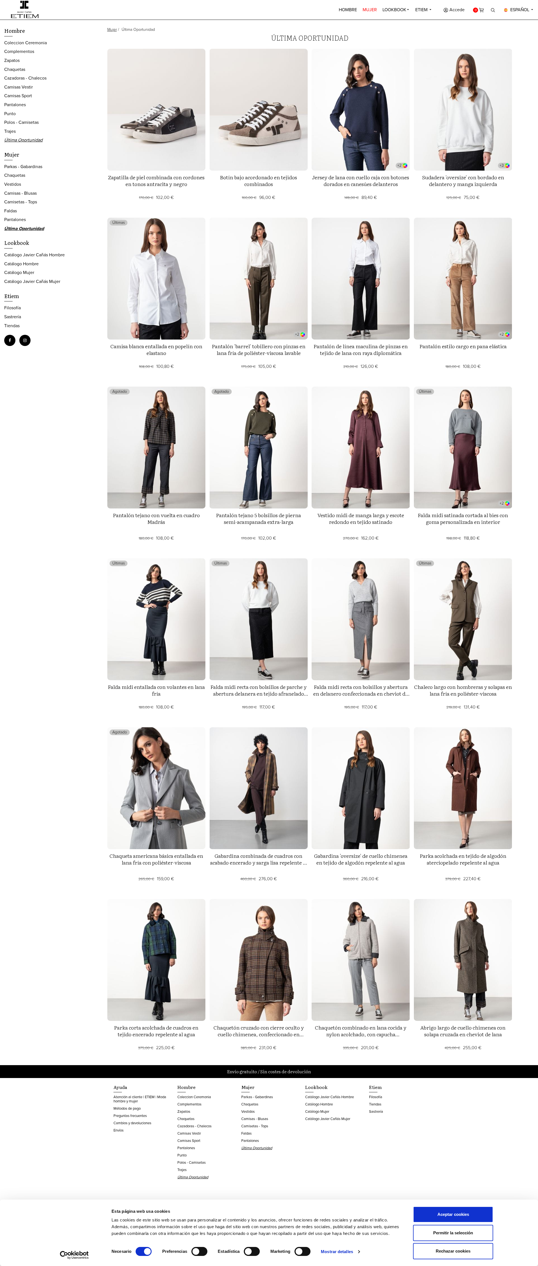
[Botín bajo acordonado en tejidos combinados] (258, 110)
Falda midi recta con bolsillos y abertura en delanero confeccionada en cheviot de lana (360, 693)
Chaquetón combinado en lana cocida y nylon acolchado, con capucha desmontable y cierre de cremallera (360, 1034)
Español (519, 9)
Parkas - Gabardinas (23, 166)
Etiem (422, 9)
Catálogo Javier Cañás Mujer (32, 281)
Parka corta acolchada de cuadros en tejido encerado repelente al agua (156, 1031)
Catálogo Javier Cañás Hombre (34, 255)
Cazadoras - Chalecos (25, 78)
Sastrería (12, 316)
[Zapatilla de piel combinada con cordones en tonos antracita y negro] (156, 110)
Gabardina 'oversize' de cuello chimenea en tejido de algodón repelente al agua (360, 859)
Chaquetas (14, 69)
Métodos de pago (127, 1108)
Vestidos (12, 184)
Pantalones (15, 104)
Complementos (19, 51)
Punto (10, 113)
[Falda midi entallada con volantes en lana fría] (156, 619)
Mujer (370, 9)
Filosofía (12, 308)
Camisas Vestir (18, 87)
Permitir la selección (453, 1232)
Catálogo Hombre (21, 264)
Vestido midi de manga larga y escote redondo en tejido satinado (360, 518)
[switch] (199, 1251)
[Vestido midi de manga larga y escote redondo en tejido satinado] (361, 447)
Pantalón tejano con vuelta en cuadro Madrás (156, 518)
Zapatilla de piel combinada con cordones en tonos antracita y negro (156, 180)
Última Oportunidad (23, 140)
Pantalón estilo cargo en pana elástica (463, 346)
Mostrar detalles (337, 1251)
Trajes (10, 131)
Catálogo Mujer (19, 272)
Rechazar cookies (453, 1251)
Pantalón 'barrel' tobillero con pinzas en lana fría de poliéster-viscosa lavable (258, 349)
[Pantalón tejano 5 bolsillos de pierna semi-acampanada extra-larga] (258, 447)
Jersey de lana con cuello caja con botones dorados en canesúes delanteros (360, 180)
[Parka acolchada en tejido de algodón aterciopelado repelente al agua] (463, 788)
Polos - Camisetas (21, 122)
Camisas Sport (18, 95)
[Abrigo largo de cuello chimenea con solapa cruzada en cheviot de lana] (463, 960)
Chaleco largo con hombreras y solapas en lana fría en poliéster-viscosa (463, 690)
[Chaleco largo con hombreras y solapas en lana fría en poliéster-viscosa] (463, 619)
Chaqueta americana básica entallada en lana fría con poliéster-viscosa (156, 859)
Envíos (118, 1130)
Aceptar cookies (453, 1214)
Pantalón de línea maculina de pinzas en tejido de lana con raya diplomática (361, 349)
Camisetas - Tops (20, 202)
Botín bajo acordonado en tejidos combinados (258, 180)
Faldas (10, 211)
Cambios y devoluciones (132, 1123)
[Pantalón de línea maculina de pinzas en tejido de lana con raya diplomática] (361, 279)
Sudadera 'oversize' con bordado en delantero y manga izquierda (463, 180)
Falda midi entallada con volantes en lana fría (156, 690)
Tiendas (12, 325)
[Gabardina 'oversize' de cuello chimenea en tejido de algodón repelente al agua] (361, 788)
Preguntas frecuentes (130, 1115)
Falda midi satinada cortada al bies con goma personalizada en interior (463, 518)
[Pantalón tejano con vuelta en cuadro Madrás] (156, 447)
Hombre (348, 9)
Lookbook (394, 9)
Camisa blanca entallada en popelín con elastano (156, 349)
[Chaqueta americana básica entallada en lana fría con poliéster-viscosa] (156, 788)
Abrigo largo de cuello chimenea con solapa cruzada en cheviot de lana (462, 1031)
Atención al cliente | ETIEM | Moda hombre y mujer (139, 1099)
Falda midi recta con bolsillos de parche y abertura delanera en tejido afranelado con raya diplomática (258, 693)
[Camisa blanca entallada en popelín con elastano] (156, 279)
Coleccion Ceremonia (25, 43)
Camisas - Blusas (20, 193)
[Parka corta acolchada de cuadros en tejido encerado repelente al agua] (156, 960)
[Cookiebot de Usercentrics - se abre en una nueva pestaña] (74, 1255)
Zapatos (12, 60)
